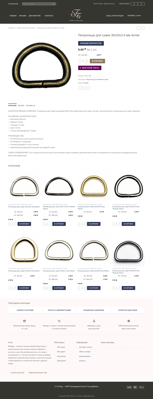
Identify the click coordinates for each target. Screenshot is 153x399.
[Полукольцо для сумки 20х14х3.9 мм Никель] (94, 186)
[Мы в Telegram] (143, 3)
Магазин (22, 16)
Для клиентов (35, 16)
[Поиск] (53, 5)
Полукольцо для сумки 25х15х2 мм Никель (93, 271)
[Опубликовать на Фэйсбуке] (80, 88)
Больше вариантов (91, 43)
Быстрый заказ (90, 68)
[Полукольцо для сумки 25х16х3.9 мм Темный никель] (128, 186)
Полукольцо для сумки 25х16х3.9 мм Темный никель (125, 208)
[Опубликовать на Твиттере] (84, 88)
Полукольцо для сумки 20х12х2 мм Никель (24, 207)
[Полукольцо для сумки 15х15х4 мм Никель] (24, 250)
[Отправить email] (136, 3)
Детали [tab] (21, 105)
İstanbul (85, 83)
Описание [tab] (12, 105)
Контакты (49, 16)
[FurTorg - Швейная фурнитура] (76, 14)
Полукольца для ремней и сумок (50, 28)
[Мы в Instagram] (132, 3)
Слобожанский (13, 4)
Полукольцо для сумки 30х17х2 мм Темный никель (59, 208)
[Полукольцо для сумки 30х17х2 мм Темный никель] (59, 186)
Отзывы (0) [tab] (30, 105)
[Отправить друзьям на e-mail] (88, 88)
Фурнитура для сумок (26, 28)
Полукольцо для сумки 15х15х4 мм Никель (24, 271)
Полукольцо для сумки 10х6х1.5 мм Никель (59, 271)
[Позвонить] (139, 3)
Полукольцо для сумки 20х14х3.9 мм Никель (91, 208)
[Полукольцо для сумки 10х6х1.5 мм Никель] (59, 250)
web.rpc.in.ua (89, 396)
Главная (13, 16)
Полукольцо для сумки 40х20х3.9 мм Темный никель (125, 272)
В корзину (97, 61)
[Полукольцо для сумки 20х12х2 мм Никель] (24, 186)
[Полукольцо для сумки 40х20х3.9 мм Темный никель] (128, 250)
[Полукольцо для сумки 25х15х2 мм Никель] (94, 250)
